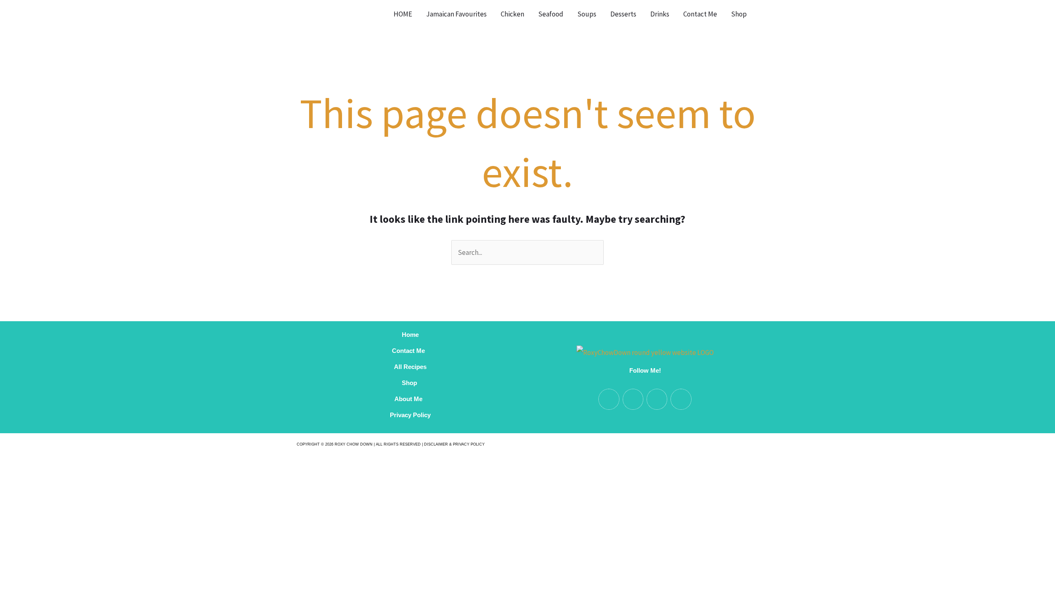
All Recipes (410, 366)
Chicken (512, 14)
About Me (410, 398)
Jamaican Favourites (456, 14)
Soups (586, 14)
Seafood (550, 14)
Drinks (659, 14)
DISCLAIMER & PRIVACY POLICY (454, 444)
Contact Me (700, 14)
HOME (403, 14)
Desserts (623, 14)
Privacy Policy (410, 414)
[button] (764, 14)
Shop (739, 14)
